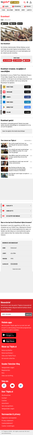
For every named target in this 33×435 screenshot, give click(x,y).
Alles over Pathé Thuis (9, 356)
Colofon (4, 401)
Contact (4, 398)
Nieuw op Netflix (7, 350)
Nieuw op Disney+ (7, 353)
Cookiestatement (7, 423)
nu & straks (10, 10)
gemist (23, 10)
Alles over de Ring (7, 376)
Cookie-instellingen (8, 426)
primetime (17, 10)
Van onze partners (7, 406)
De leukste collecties (8, 358)
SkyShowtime (6, 395)
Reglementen (6, 370)
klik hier (3, 229)
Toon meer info (16, 269)
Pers (3, 373)
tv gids (3, 10)
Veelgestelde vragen (8, 368)
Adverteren (5, 403)
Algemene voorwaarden (9, 418)
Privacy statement (7, 421)
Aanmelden (28, 314)
